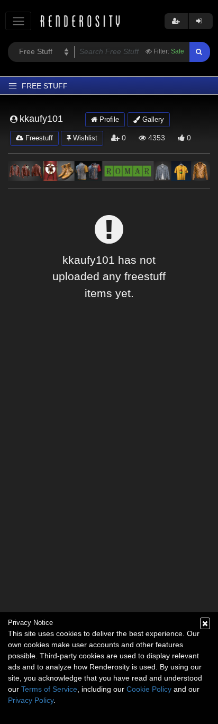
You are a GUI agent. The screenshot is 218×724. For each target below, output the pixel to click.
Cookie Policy (148, 689)
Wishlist (84, 138)
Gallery (152, 119)
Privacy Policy (30, 700)
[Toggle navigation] (18, 21)
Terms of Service (49, 689)
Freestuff (38, 138)
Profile (108, 119)
